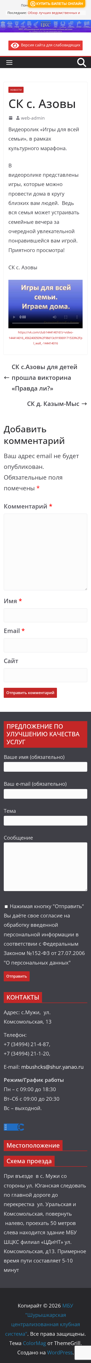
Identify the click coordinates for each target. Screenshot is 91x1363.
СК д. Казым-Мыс (53, 404)
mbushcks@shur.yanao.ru (52, 1066)
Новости (16, 89)
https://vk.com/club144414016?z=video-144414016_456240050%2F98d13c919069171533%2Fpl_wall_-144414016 (45, 337)
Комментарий (28, 506)
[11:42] (11, 118)
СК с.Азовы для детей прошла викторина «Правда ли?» (44, 377)
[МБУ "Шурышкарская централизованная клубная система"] (45, 23)
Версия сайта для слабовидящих (49, 45)
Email (14, 631)
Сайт (11, 661)
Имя (13, 601)
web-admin (33, 118)
